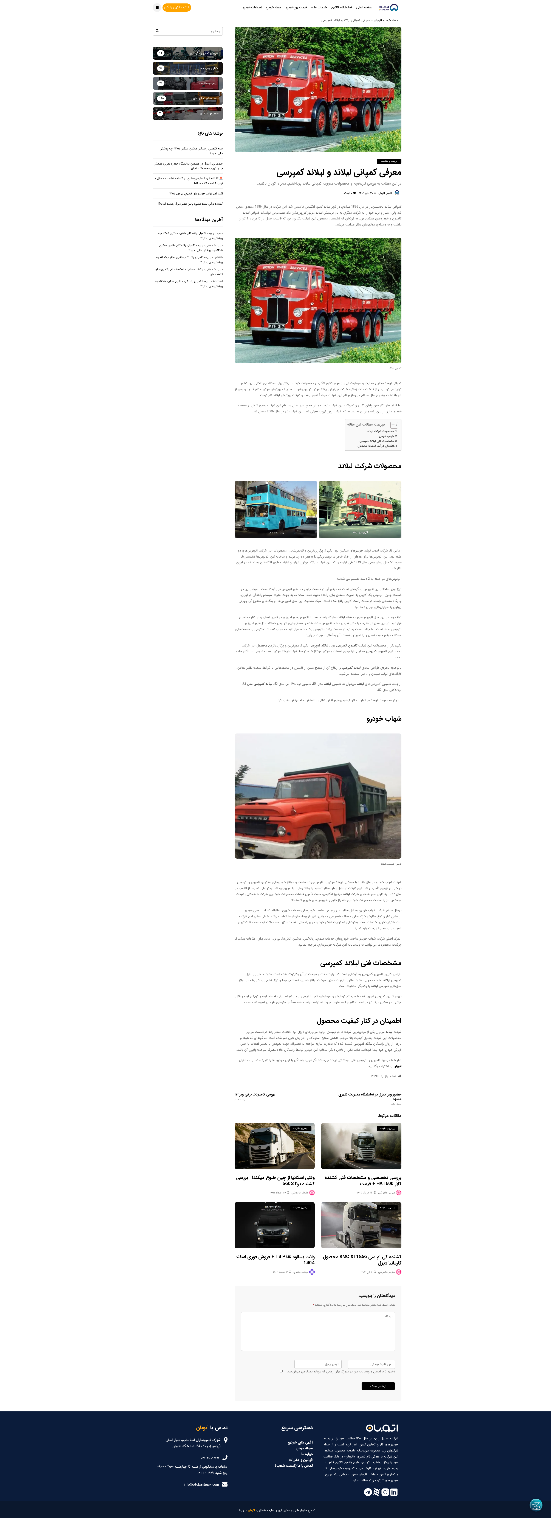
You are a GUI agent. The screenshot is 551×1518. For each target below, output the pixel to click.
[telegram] (368, 1495)
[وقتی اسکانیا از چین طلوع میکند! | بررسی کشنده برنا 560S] (275, 1146)
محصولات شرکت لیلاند (380, 431)
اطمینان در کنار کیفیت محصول (376, 446)
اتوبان (397, 1066)
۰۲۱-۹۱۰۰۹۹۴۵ (210, 1458)
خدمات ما (320, 7)
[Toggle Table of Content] (392, 425)
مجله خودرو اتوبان (386, 20)
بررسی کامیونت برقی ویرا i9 (255, 1096)
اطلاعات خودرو (252, 7)
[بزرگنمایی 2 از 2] (312, 486)
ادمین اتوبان (385, 193)
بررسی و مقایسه (389, 161)
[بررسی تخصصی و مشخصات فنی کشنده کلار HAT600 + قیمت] (361, 1146)
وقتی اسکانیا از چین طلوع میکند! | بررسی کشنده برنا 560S (275, 1180)
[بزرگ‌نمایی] (396, 739)
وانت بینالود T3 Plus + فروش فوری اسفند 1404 (275, 1260)
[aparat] (376, 1495)
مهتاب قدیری (300, 1272)
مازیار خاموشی (299, 1192)
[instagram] (385, 1495)
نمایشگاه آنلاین (341, 7)
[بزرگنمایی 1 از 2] (396, 486)
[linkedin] (394, 1495)
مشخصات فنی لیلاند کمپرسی (376, 441)
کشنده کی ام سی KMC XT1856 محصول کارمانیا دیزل (362, 1260)
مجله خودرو (273, 7)
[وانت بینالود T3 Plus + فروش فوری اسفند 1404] (275, 1225)
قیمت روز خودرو (296, 7)
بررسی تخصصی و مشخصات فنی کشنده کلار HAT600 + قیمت (363, 1180)
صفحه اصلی (364, 7)
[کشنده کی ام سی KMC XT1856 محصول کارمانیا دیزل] (361, 1225)
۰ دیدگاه (348, 193)
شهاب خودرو (386, 436)
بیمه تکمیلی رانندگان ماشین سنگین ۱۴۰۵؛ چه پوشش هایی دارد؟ (191, 248)
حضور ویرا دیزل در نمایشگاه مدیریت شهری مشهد (369, 1098)
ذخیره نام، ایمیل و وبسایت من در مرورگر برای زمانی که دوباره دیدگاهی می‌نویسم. (341, 1371)
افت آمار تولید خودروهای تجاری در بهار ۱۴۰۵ (196, 193)
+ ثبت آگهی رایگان (177, 7)
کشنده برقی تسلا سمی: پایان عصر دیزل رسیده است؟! (190, 203)
